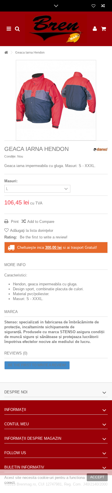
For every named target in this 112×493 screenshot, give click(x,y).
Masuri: (11, 181)
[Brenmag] (56, 28)
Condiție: (10, 156)
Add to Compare (40, 221)
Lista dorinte (93, 6)
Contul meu (16, 424)
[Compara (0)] (103, 6)
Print (14, 221)
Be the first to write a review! (43, 237)
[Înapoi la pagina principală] (6, 52)
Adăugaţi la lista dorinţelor (31, 230)
